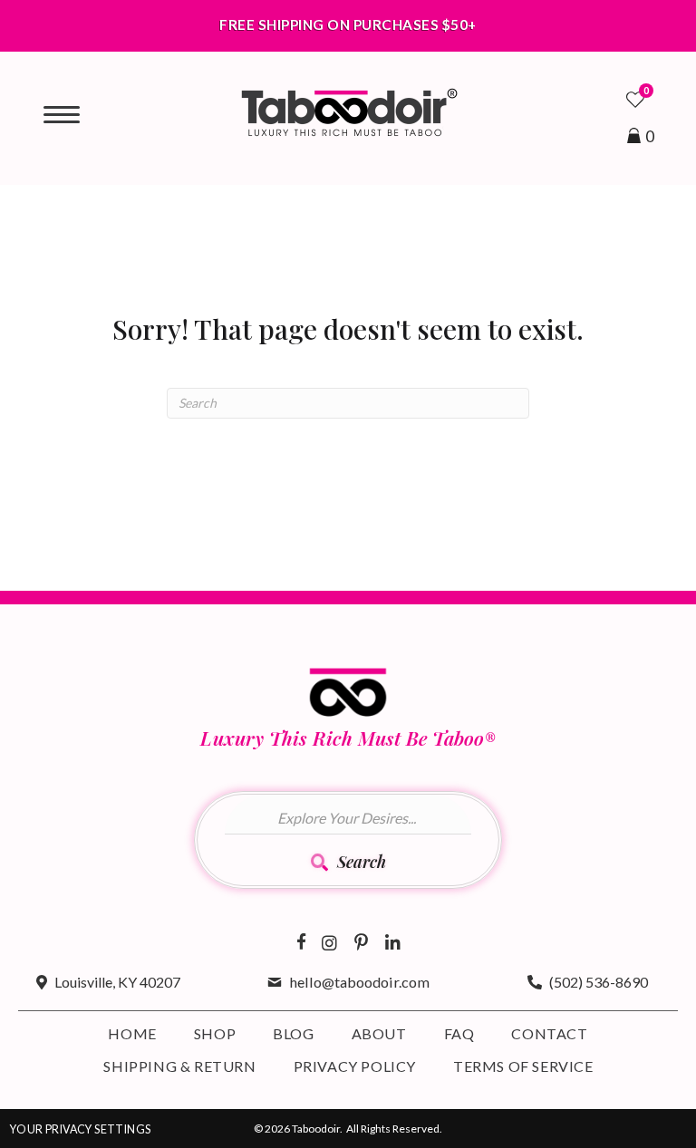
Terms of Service (523, 1066)
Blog (293, 1033)
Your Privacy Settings (80, 1130)
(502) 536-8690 (598, 981)
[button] (348, 866)
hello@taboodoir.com (359, 981)
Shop (215, 1033)
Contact (549, 1033)
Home (132, 1033)
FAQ (459, 1033)
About (379, 1033)
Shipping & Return (179, 1066)
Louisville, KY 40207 (117, 981)
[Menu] (61, 115)
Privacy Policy (355, 1066)
